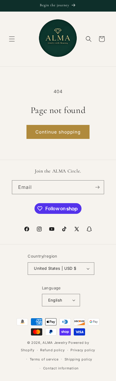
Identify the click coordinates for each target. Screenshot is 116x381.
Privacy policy (82, 350)
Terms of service (44, 359)
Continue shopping (58, 132)
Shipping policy (79, 359)
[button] (11, 39)
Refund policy (52, 350)
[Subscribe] (97, 187)
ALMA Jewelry (55, 343)
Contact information (61, 368)
